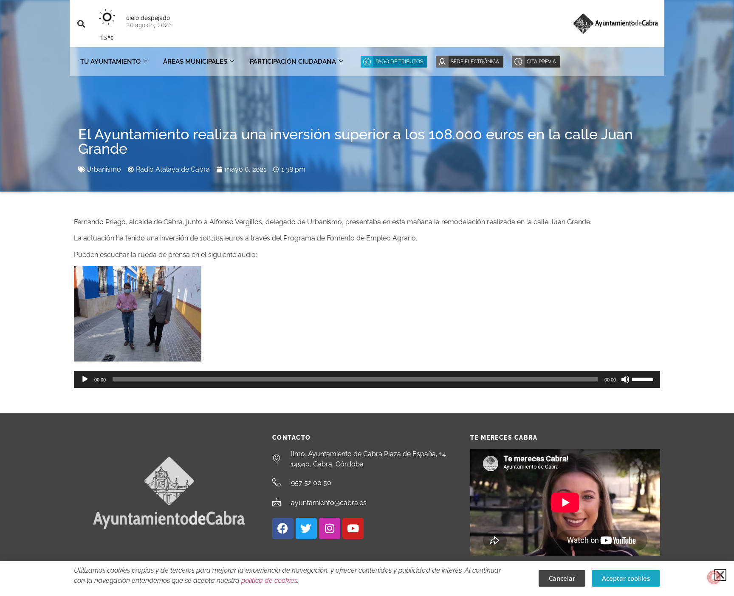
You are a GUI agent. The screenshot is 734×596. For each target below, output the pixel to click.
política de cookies (269, 580)
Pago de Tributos (399, 62)
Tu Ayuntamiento (110, 61)
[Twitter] (306, 528)
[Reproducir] (85, 379)
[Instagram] (329, 528)
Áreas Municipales (195, 61)
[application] (367, 379)
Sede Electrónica (475, 62)
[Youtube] (353, 528)
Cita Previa (541, 62)
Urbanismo (103, 169)
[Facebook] (283, 528)
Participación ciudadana (293, 61)
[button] (81, 24)
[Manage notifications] (714, 577)
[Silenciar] (625, 379)
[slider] (644, 378)
